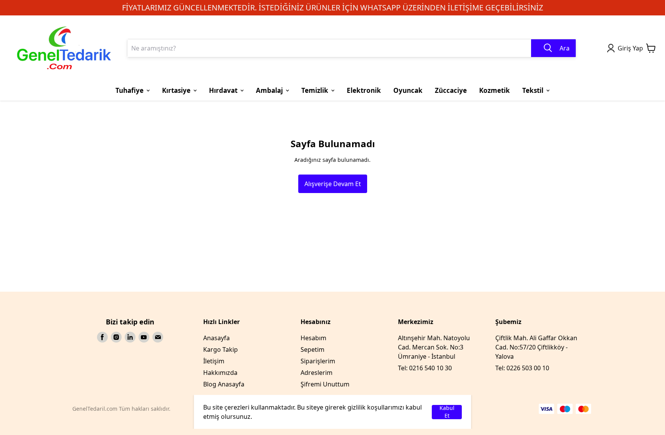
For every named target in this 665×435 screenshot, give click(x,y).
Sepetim (312, 349)
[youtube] (144, 337)
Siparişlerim (318, 361)
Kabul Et (446, 412)
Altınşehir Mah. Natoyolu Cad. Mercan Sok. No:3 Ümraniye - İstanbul (434, 347)
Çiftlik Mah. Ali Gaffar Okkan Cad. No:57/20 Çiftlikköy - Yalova (536, 347)
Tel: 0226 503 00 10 (522, 368)
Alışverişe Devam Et (332, 184)
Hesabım (313, 338)
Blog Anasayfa (223, 384)
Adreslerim (316, 372)
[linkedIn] (130, 337)
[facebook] (102, 337)
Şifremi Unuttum (325, 384)
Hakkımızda (220, 372)
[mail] (157, 337)
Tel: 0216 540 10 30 (425, 368)
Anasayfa (216, 338)
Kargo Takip (220, 349)
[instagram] (116, 337)
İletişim (213, 361)
